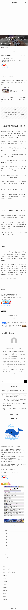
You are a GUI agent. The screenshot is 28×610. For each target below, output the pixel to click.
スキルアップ (6, 563)
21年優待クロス (6, 533)
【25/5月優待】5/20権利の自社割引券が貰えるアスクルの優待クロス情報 (14, 404)
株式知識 (5, 584)
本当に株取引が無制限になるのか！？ (13, 112)
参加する (22, 518)
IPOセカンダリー (7, 551)
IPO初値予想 (5, 557)
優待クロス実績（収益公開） (9, 572)
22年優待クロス (6, 536)
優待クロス (5, 566)
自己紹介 (5, 593)
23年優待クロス (6, 539)
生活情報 (5, 587)
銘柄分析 (5, 599)
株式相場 (5, 581)
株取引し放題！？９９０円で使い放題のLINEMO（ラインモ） (18, 91)
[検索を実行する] (25, 381)
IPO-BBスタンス (6, 548)
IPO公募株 (5, 554)
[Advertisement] (14, 20)
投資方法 (5, 575)
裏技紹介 (4, 43)
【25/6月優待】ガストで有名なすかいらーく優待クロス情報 (14, 409)
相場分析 (5, 590)
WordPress (5, 560)
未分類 (4, 578)
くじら (14, 346)
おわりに (6, 116)
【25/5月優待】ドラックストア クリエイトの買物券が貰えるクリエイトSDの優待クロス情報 (14, 400)
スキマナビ (14, 2)
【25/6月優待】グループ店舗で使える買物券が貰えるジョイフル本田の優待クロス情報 (14, 395)
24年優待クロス (6, 542)
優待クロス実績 (6, 569)
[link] (14, 374)
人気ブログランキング (5, 305)
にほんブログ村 (4, 67)
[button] (25, 2)
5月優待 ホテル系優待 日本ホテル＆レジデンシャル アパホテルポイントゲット (13, 391)
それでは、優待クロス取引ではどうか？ (14, 114)
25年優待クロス (6, 545)
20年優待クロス (6, 530)
